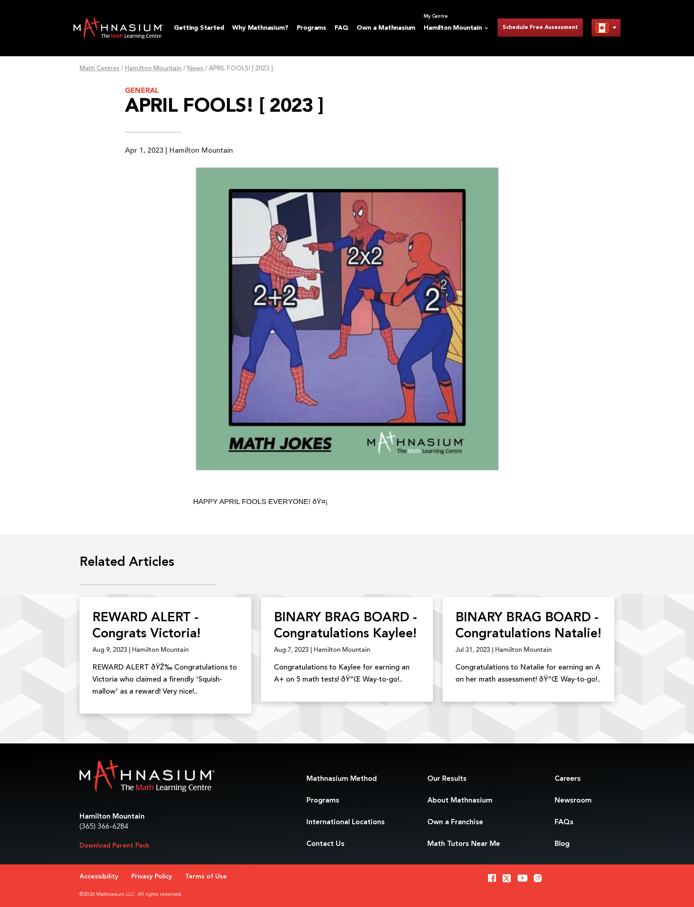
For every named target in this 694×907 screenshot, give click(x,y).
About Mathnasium (459, 800)
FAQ (341, 28)
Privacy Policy (151, 877)
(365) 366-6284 (104, 826)
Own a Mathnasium (386, 28)
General (142, 90)
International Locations (345, 822)
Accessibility (99, 877)
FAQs (564, 822)
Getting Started (199, 28)
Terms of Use (206, 877)
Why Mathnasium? (260, 28)
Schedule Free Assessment (540, 27)
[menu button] (606, 27)
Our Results (447, 778)
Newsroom (573, 800)
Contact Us (325, 844)
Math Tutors (463, 844)
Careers (568, 778)
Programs (311, 28)
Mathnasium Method (341, 778)
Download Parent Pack (114, 846)
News (196, 69)
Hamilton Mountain (153, 69)
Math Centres (99, 69)
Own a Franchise (455, 822)
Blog (562, 844)
